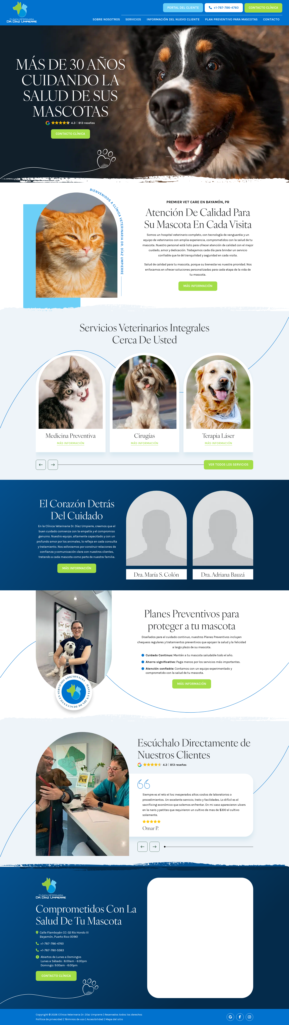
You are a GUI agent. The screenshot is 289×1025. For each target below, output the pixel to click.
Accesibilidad (95, 1019)
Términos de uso (75, 1019)
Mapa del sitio (114, 1019)
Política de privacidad (49, 1019)
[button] (70, 123)
